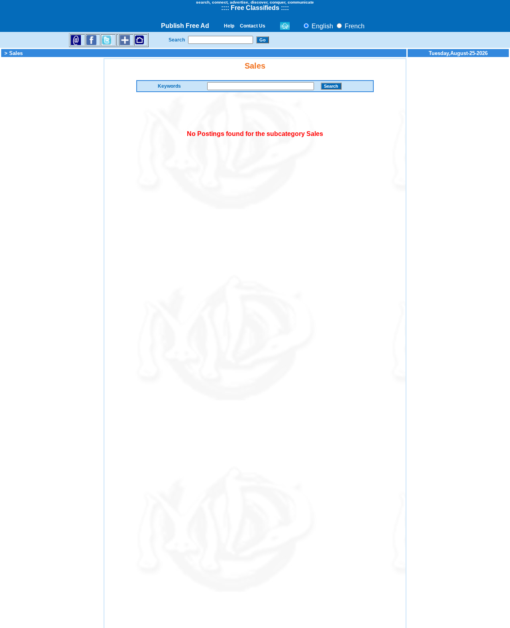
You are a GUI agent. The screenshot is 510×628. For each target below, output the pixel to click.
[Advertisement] (52, 177)
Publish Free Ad (185, 25)
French (354, 26)
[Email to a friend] (76, 39)
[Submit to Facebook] (91, 39)
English (321, 26)
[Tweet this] (107, 39)
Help (229, 26)
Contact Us (253, 26)
